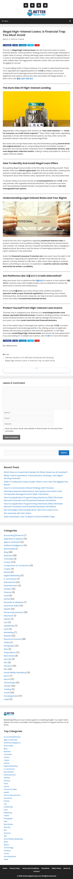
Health (7, 609)
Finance (7, 592)
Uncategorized (11, 696)
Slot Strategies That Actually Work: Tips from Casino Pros (31, 510)
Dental (7, 572)
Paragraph (9, 645)
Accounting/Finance (13, 535)
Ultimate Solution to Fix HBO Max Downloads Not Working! (29, 357)
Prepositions (10, 652)
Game (7, 599)
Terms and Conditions (30, 868)
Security (7, 659)
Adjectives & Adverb (13, 538)
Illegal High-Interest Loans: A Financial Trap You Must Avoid (30, 360)
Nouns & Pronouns (12, 639)
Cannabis (8, 558)
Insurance (8, 615)
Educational (9, 582)
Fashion (7, 589)
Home (5, 868)
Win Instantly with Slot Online (17, 513)
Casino (7, 562)
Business (8, 555)
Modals (7, 635)
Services (8, 666)
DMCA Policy (56, 868)
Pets (6, 649)
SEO (6, 662)
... (36, 367)
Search (64, 453)
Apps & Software (12, 542)
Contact (36, 871)
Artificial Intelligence (13, 545)
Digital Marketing (12, 575)
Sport (6, 676)
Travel (7, 692)
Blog (6, 552)
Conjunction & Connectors (16, 565)
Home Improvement (13, 612)
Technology (9, 682)
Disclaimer (45, 868)
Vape (6, 699)
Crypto (7, 569)
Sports (7, 679)
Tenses (7, 686)
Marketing (9, 632)
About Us (66, 868)
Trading (7, 689)
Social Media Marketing (15, 672)
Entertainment (11, 585)
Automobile (9, 548)
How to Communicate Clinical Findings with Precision (29, 488)
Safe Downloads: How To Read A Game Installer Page (29, 516)
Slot (5, 669)
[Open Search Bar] (70, 21)
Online (7, 642)
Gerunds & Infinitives (13, 602)
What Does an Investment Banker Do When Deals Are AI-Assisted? (36, 472)
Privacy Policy (15, 868)
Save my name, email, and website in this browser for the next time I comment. (34, 429)
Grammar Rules (11, 605)
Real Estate (9, 655)
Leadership (9, 625)
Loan (7, 354)
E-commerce (10, 579)
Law (6, 622)
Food (6, 595)
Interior (7, 619)
